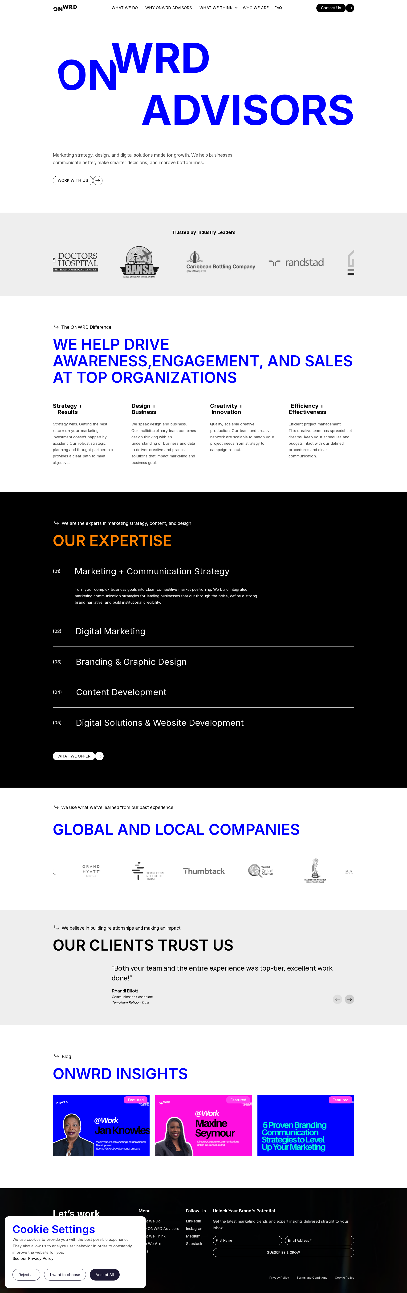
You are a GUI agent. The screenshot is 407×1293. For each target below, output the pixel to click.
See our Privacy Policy (32, 1258)
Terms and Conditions (312, 1277)
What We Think (152, 1236)
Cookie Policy (344, 1277)
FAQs (143, 1251)
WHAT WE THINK (215, 7)
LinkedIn (193, 1221)
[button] (218, 8)
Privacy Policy (279, 1277)
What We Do (150, 1221)
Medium (193, 1236)
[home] (65, 8)
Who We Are (150, 1243)
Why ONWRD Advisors (159, 1228)
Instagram (195, 1228)
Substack (194, 1243)
